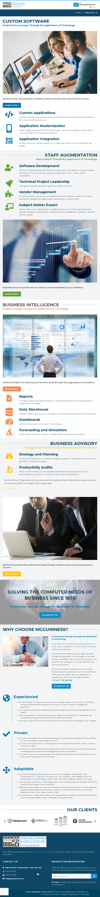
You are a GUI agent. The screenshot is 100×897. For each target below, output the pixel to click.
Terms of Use (46, 892)
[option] (17, 821)
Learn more (11, 105)
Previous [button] (4, 821)
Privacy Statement (32, 892)
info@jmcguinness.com (14, 879)
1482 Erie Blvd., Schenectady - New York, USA (23, 868)
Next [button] (95, 821)
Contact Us (51, 615)
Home (78, 13)
